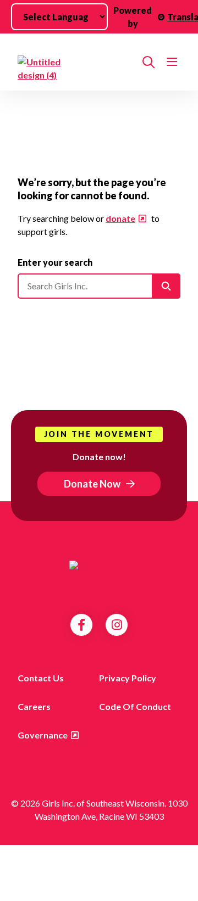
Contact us (41, 678)
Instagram (116, 624)
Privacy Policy (127, 678)
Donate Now (92, 484)
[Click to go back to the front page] (76, 68)
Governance (43, 735)
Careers (34, 706)
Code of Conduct (135, 706)
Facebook (81, 624)
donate (120, 218)
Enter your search (55, 262)
